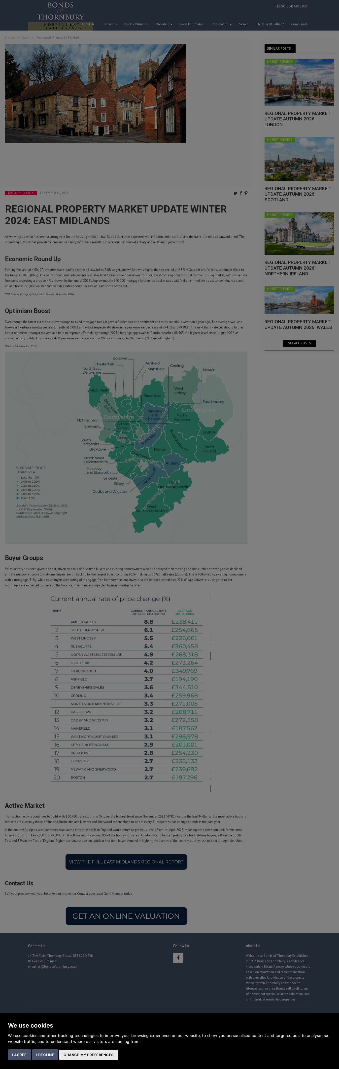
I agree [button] (19, 1055)
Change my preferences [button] (89, 1055)
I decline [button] (45, 1055)
